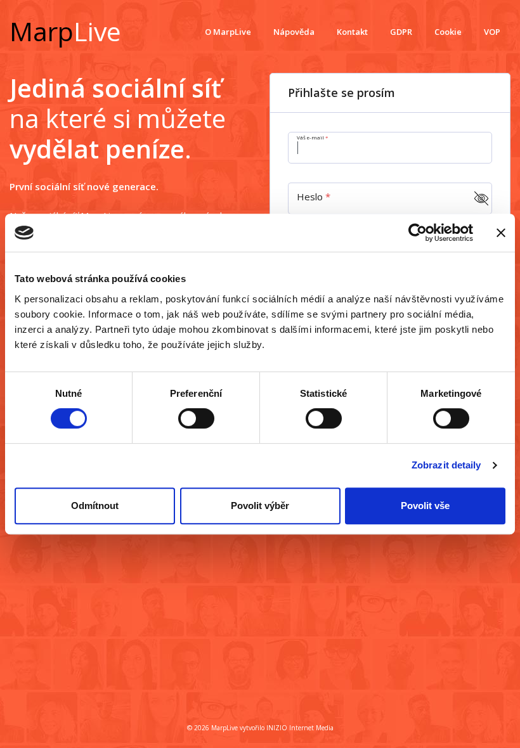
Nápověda (294, 31)
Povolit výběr (260, 505)
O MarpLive (228, 31)
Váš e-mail (311, 137)
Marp (65, 31)
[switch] (196, 418)
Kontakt (352, 31)
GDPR (401, 31)
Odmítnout (95, 505)
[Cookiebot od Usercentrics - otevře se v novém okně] (417, 232)
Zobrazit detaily (446, 465)
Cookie (448, 31)
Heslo (311, 196)
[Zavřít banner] (501, 232)
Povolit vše (425, 505)
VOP (492, 31)
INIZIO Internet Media (300, 727)
